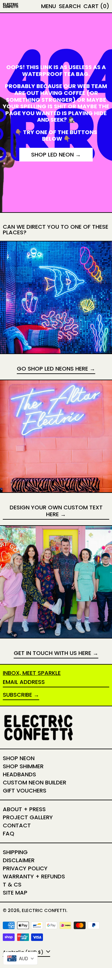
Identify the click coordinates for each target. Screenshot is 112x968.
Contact (17, 825)
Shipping (15, 852)
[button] (70, 6)
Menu (48, 6)
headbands (19, 774)
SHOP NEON (19, 758)
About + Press (24, 809)
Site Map (15, 892)
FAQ (8, 833)
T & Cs (12, 884)
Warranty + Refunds (34, 876)
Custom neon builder (34, 782)
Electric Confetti (44, 910)
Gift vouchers (24, 790)
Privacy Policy (25, 868)
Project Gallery (28, 817)
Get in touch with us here (52, 653)
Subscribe (17, 695)
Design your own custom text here (56, 511)
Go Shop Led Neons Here (52, 368)
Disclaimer (19, 860)
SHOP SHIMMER (23, 766)
